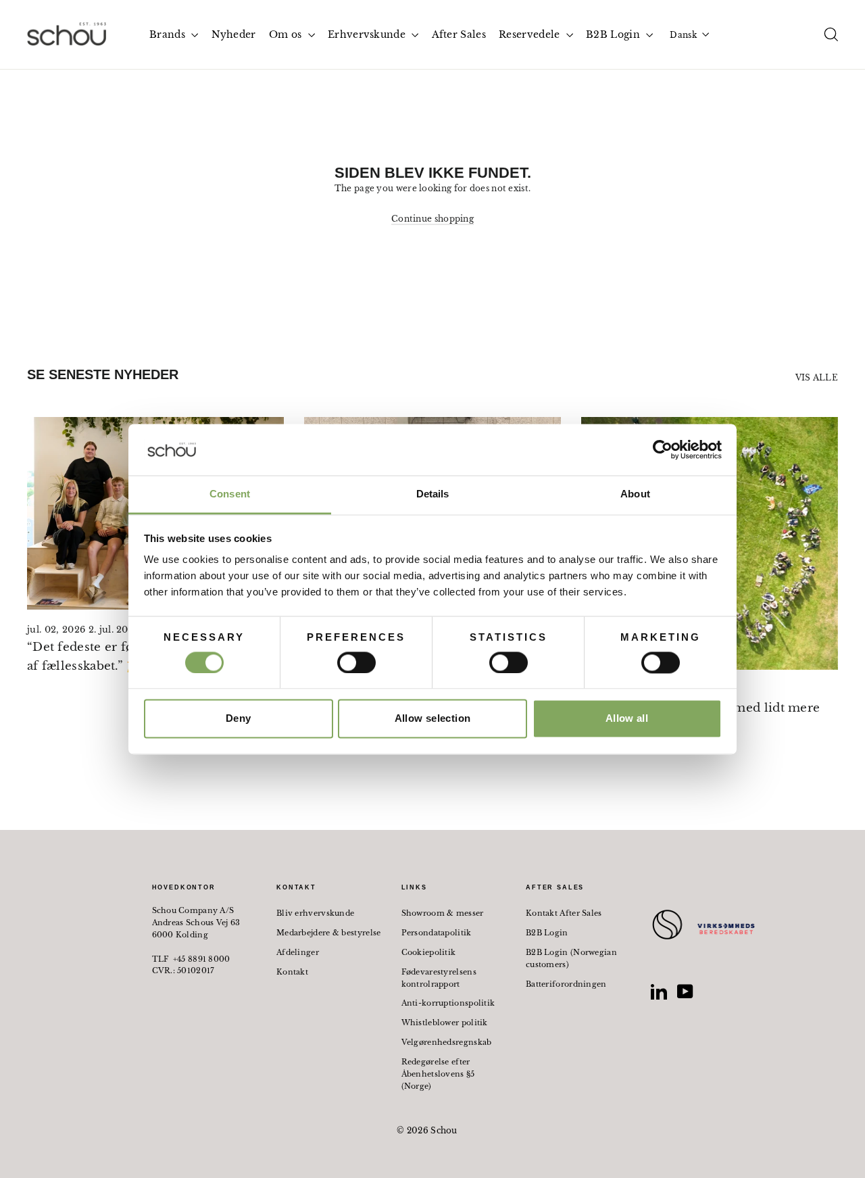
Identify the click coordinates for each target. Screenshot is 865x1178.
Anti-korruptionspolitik (448, 1003)
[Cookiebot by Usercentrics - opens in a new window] (662, 449)
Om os (287, 34)
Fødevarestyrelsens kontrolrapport (438, 978)
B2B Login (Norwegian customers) (571, 958)
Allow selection (433, 719)
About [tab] (635, 494)
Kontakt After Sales (564, 913)
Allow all (627, 719)
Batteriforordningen (566, 984)
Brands (168, 34)
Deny (238, 719)
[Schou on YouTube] (685, 991)
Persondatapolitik (436, 932)
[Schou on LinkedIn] (659, 991)
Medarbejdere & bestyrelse (328, 932)
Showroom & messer (442, 913)
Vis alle (816, 377)
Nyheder (234, 34)
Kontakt (292, 972)
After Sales (459, 34)
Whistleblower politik (444, 1022)
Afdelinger (297, 952)
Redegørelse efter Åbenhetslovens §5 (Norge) (438, 1074)
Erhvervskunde (368, 34)
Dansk (683, 35)
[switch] (356, 662)
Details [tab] (432, 494)
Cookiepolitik (428, 952)
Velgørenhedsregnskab (446, 1042)
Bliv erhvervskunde (315, 913)
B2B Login (614, 34)
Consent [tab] (229, 494)
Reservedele (531, 34)
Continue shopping (432, 219)
